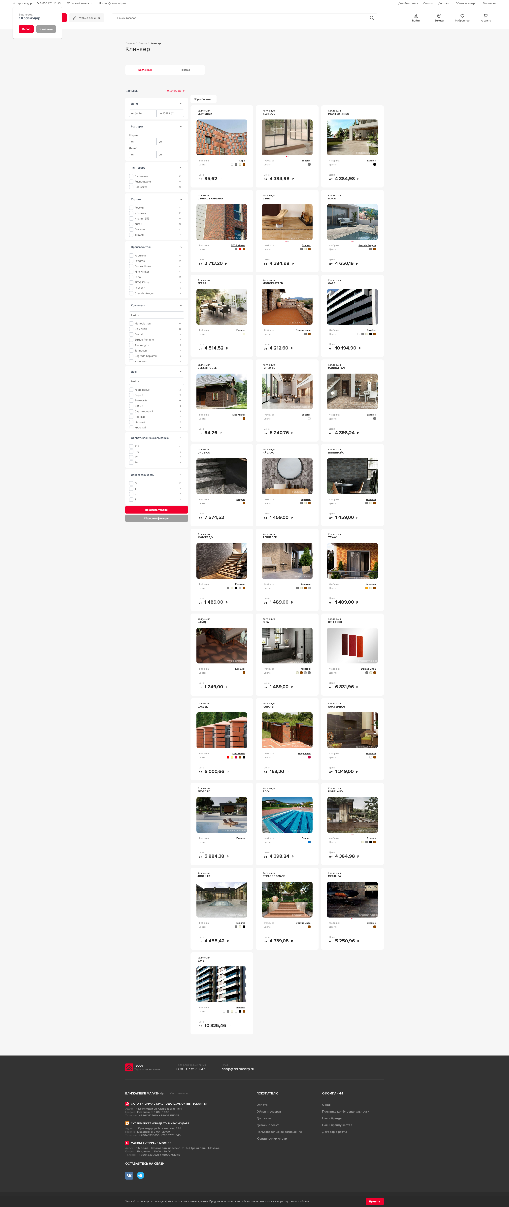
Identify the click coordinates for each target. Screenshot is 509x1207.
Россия (139, 207)
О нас (326, 1105)
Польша (140, 229)
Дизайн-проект (267, 1125)
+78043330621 (149, 1155)
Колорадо (141, 361)
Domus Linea (143, 266)
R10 (137, 451)
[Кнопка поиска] (372, 18)
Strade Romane (144, 339)
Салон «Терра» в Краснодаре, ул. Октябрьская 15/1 (169, 1103)
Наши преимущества (337, 1125)
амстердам (142, 345)
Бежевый (141, 400)
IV (136, 483)
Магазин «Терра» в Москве (151, 1143)
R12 (137, 446)
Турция (139, 234)
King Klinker (142, 271)
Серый (139, 395)
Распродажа (143, 181)
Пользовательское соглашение (279, 1132)
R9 (136, 462)
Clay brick (141, 328)
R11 (137, 457)
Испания (140, 213)
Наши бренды (332, 1118)
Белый (139, 405)
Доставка (263, 1118)
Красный (140, 427)
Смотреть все (179, 1093)
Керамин (140, 255)
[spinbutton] (143, 113)
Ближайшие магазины (144, 1093)
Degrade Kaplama (146, 355)
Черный (140, 416)
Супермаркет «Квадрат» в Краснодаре (160, 1123)
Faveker (140, 287)
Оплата (262, 1105)
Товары (185, 70)
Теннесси (141, 350)
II (135, 499)
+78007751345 (169, 1115)
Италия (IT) (142, 218)
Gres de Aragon (144, 293)
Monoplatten (143, 323)
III (135, 488)
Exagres (140, 260)
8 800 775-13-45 (191, 1069)
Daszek (139, 334)
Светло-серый (144, 411)
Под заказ (141, 186)
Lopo (138, 277)
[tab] (181, 103)
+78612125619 (148, 1115)
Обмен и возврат (268, 1111)
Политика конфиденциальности (345, 1111)
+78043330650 (149, 1135)
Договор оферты (334, 1132)
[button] (416, 17)
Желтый (140, 422)
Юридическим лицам (271, 1138)
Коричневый (142, 389)
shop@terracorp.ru (238, 1069)
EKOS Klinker (143, 282)
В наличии (141, 176)
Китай (138, 223)
